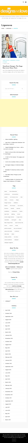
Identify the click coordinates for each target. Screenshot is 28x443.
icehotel (18, 208)
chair (21, 197)
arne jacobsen (15, 194)
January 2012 (8, 388)
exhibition (16, 202)
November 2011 (9, 394)
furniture (6, 208)
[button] (23, 2)
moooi (5, 225)
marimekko (6, 219)
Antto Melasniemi (13, 191)
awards (5, 197)
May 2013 (7, 347)
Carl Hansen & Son (14, 197)
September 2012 (9, 366)
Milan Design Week (8, 222)
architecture (7, 194)
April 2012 (7, 379)
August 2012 (8, 369)
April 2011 (7, 416)
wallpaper (16, 239)
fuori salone (20, 205)
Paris (17, 60)
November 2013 (9, 338)
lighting (13, 214)
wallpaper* (8, 301)
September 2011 (9, 401)
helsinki (12, 208)
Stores (5, 61)
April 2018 (7, 310)
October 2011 (8, 397)
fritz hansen (12, 205)
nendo (16, 225)
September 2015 (9, 316)
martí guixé (13, 219)
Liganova (13, 60)
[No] (26, 438)
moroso (11, 225)
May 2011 (7, 413)
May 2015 (7, 325)
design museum (7, 202)
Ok (14, 440)
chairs (5, 199)
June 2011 (7, 410)
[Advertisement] (14, 113)
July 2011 (7, 407)
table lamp (6, 234)
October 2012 (8, 363)
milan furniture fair (19, 222)
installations (14, 211)
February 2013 (8, 357)
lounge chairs (19, 217)
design (17, 199)
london (18, 214)
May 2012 (7, 375)
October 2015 (8, 313)
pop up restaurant (18, 228)
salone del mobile (8, 231)
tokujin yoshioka (7, 236)
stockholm (17, 231)
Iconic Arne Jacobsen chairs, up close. (14, 161)
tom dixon (16, 236)
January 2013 (8, 360)
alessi (5, 191)
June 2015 (7, 322)
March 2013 (8, 354)
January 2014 (8, 335)
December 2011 (9, 391)
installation (6, 211)
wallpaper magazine (8, 242)
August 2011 (8, 404)
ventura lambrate (8, 239)
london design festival (9, 217)
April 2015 (7, 329)
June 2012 (7, 372)
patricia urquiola (7, 228)
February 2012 (8, 385)
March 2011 (8, 419)
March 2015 (8, 332)
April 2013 (7, 350)
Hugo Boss (6, 60)
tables (12, 234)
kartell (21, 211)
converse (11, 199)
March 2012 (8, 382)
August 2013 (8, 344)
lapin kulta (6, 214)
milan (20, 219)
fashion (6, 205)
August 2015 (8, 319)
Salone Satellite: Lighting (11, 139)
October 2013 (8, 341)
